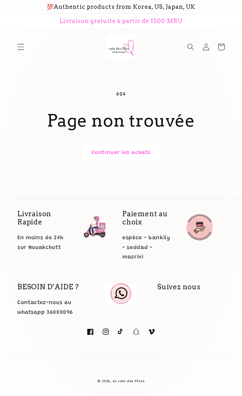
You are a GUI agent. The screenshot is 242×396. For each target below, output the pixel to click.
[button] (20, 46)
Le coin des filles (129, 381)
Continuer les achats (121, 152)
